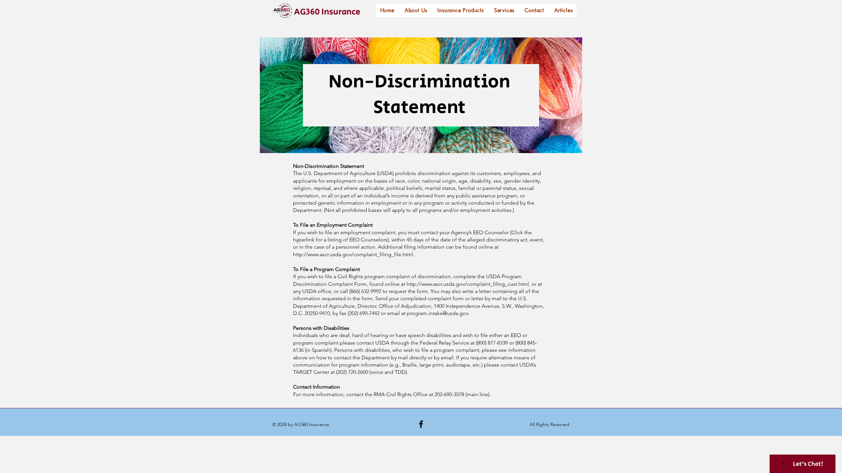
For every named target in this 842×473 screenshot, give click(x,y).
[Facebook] (421, 424)
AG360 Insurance (327, 12)
